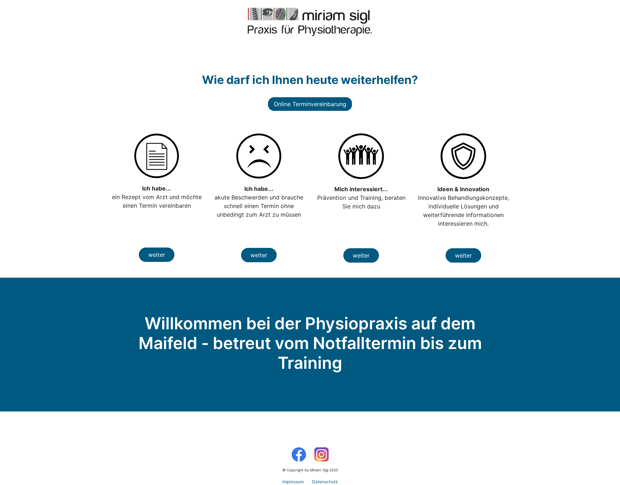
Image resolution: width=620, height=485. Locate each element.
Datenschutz (325, 481)
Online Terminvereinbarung (310, 104)
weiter (156, 254)
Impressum (293, 481)
